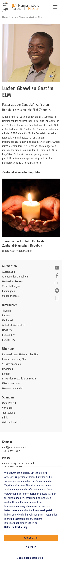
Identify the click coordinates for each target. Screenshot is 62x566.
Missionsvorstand (11, 383)
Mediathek (7, 320)
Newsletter (7, 330)
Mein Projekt (9, 403)
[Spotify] (57, 290)
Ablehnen (31, 547)
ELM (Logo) (20, 7)
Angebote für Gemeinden (15, 277)
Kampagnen (8, 291)
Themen (6, 311)
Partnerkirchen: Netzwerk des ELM (20, 354)
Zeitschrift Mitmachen (13, 325)
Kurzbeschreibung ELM (14, 359)
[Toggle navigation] (55, 7)
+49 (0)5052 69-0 (11, 451)
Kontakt (6, 374)
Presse (6, 458)
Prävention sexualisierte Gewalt (19, 379)
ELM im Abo (8, 340)
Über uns (8, 349)
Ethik (4, 418)
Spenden (8, 397)
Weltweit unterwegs (12, 281)
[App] (57, 298)
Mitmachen (9, 266)
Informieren (10, 305)
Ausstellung (8, 272)
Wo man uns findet (12, 388)
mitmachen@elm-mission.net (18, 463)
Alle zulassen (31, 538)
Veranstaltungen (11, 286)
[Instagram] (57, 283)
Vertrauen (7, 408)
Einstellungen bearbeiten (29, 558)
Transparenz (8, 413)
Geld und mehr (10, 422)
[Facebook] (57, 275)
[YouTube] (57, 268)
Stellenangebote (11, 296)
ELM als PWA (9, 335)
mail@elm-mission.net (14, 447)
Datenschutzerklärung (15, 527)
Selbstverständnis (11, 364)
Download (7, 369)
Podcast (6, 315)
